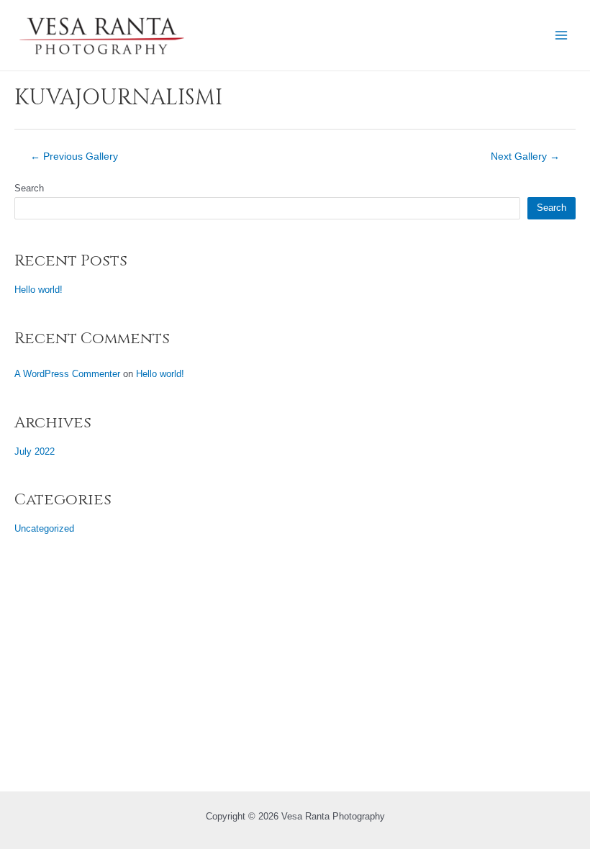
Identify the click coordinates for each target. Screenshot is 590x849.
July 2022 (34, 451)
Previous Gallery (74, 157)
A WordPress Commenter (67, 373)
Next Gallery (525, 157)
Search (29, 188)
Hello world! (38, 289)
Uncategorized (44, 528)
